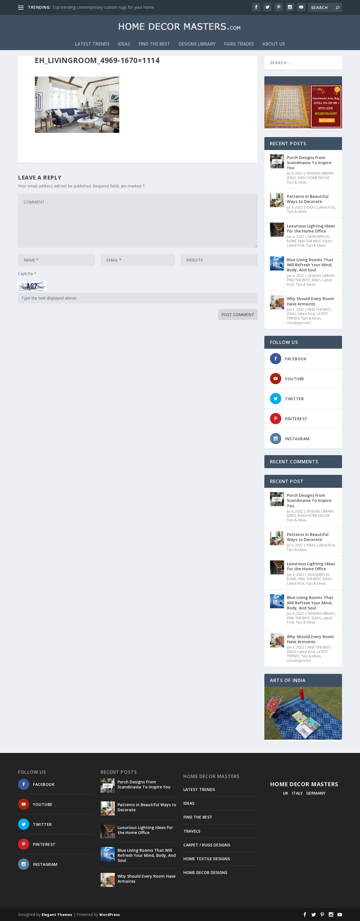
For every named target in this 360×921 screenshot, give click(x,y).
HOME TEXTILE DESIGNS (206, 858)
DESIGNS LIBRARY (197, 44)
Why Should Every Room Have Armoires (310, 301)
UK (285, 793)
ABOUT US (273, 44)
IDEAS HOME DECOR (313, 177)
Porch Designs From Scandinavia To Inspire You (309, 162)
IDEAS (124, 44)
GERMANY (315, 793)
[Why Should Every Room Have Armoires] (277, 302)
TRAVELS (191, 831)
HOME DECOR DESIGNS (205, 872)
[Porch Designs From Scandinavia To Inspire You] (277, 161)
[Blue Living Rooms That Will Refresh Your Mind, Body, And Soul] (277, 263)
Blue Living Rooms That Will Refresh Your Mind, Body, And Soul (310, 264)
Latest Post (326, 207)
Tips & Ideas (297, 182)
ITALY (297, 793)
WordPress (109, 914)
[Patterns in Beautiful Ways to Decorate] (277, 200)
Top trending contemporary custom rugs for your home (103, 7)
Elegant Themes (57, 914)
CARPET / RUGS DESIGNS (206, 845)
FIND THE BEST (154, 44)
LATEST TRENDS (92, 44)
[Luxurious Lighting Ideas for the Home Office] (277, 230)
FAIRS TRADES (239, 44)
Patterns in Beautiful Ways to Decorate (307, 199)
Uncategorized (298, 322)
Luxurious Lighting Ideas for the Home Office (311, 228)
